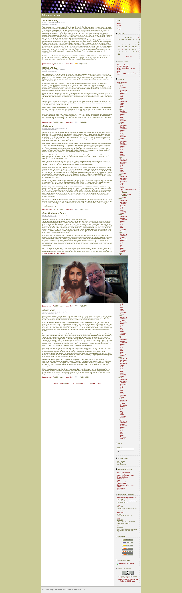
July (121, 95)
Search (119, 443)
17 (76, 383)
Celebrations (121, 483)
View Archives (122, 82)
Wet (118, 71)
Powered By (121, 536)
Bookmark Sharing (124, 560)
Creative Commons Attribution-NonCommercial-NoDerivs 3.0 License (128, 579)
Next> (94, 383)
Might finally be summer (125, 475)
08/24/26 (129, 56)
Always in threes (123, 65)
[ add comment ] (48, 64)
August (122, 93)
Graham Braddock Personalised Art (54, 253)
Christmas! (121, 488)
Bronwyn (120, 512)
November (123, 125)
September (123, 92)
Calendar (120, 33)
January (122, 108)
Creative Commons (124, 569)
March (122, 98)
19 (82, 383)
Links (119, 20)
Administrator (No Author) (126, 497)
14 (68, 383)
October (123, 111)
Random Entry (122, 62)
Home (119, 23)
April (121, 117)
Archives (120, 79)
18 (122, 49)
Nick (118, 505)
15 (70, 383)
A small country (126, 194)
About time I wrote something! (123, 473)
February (123, 87)
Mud (118, 480)
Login (119, 29)
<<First (56, 383)
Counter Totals (122, 458)
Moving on (121, 478)
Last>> (99, 383)
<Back (61, 383)
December (123, 90)
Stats (119, 25)
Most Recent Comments (125, 494)
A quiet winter (122, 482)
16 (73, 383)
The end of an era (123, 477)
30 (138, 51)
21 (87, 383)
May (121, 96)
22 (90, 383)
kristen (119, 526)
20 (84, 383)
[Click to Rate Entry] (75, 64)
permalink (69, 64)
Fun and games (122, 66)
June (121, 85)
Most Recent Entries (124, 469)
